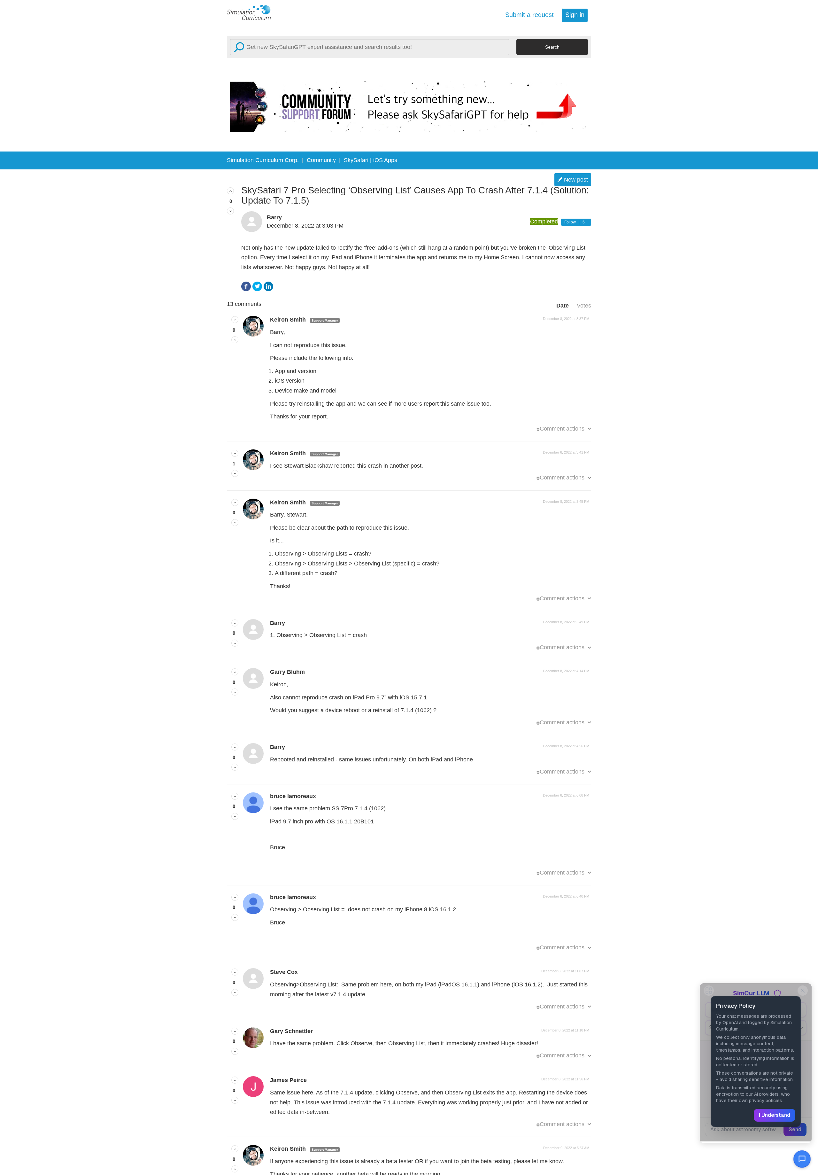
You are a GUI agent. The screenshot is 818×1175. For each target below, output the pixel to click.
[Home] (252, 12)
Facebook (246, 287)
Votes (584, 305)
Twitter (257, 287)
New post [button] (576, 179)
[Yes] (230, 191)
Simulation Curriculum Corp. (263, 160)
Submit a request (529, 14)
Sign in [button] (574, 14)
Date (562, 305)
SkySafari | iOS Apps (370, 160)
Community (321, 160)
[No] (230, 211)
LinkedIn (268, 287)
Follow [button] (570, 222)
